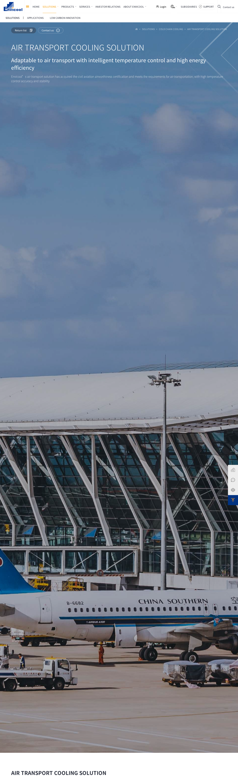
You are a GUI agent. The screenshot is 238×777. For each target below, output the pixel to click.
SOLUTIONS (148, 29)
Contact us (228, 7)
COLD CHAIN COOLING (171, 29)
